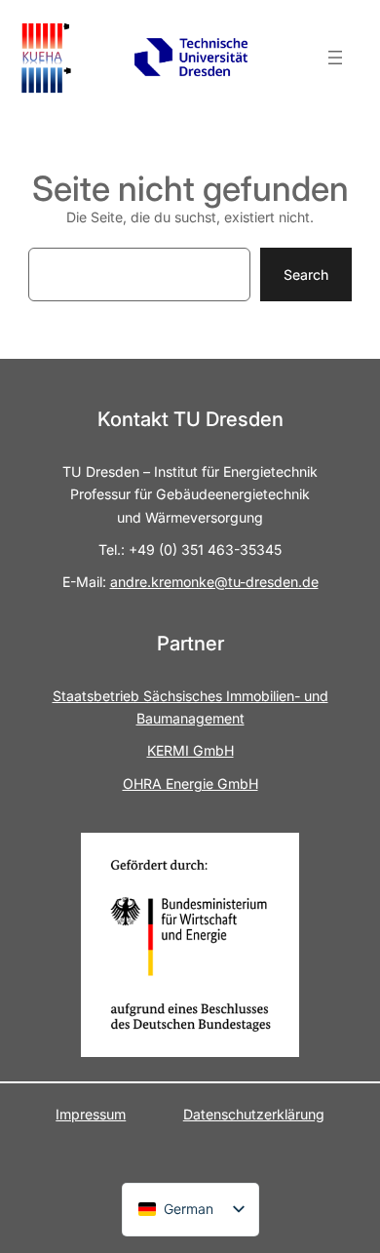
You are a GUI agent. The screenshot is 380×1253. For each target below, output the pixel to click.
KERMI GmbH (190, 750)
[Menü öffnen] (335, 57)
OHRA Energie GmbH (190, 783)
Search (306, 274)
